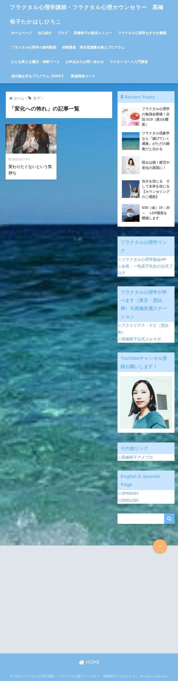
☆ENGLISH (128, 500)
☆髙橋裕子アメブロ (135, 457)
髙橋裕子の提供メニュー (93, 33)
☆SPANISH (128, 493)
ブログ (62, 33)
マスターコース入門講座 (129, 62)
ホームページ (21, 33)
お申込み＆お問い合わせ (85, 62)
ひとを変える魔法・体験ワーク (35, 62)
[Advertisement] (46, 603)
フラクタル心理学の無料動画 (33, 47)
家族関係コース (83, 76)
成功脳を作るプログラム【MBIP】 (38, 76)
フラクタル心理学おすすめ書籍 (142, 33)
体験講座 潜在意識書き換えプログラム (93, 47)
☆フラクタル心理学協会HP (142, 259)
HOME (92, 662)
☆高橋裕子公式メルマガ (139, 339)
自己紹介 (45, 33)
